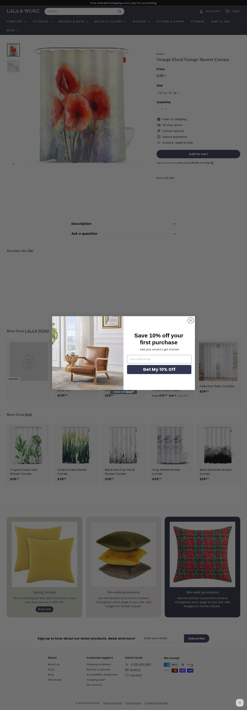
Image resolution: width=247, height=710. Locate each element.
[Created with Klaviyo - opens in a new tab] (123, 392)
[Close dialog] (191, 320)
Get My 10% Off (159, 369)
